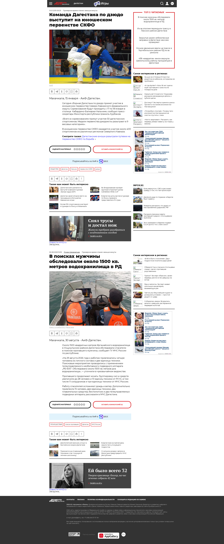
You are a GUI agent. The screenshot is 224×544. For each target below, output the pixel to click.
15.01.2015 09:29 (55, 11)
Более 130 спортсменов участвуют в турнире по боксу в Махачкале (74, 205)
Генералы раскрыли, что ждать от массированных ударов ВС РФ (157, 206)
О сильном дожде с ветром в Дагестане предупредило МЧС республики (114, 453)
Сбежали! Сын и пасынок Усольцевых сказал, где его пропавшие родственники (159, 269)
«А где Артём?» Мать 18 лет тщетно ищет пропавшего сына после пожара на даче (158, 88)
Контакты (70, 499)
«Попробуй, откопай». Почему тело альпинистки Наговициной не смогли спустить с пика (158, 113)
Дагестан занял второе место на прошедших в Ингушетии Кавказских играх (73, 198)
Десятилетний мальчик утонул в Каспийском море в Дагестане (73, 444)
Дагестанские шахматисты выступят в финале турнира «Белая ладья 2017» (71, 190)
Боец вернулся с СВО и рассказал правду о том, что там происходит (157, 189)
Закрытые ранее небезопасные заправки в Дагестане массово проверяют (154, 40)
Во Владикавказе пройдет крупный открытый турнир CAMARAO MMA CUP (112, 190)
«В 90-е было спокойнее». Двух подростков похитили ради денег (158, 260)
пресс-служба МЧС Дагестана (61, 327)
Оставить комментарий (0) (112, 149)
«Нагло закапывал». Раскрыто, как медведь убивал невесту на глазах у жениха (158, 122)
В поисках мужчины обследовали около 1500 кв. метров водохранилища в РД (154, 19)
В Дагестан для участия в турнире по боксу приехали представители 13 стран (115, 198)
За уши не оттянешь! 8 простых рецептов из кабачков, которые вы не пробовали (159, 79)
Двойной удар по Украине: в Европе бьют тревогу (158, 198)
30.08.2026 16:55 (55, 252)
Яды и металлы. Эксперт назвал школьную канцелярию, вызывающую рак (157, 286)
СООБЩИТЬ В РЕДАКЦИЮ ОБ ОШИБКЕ (131, 499)
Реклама (81, 499)
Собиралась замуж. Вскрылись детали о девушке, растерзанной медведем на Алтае (157, 303)
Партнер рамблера (89, 534)
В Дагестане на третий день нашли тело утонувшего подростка (112, 445)
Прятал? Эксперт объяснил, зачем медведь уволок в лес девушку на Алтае (158, 278)
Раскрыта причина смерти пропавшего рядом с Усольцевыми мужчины (158, 216)
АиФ (51, 85)
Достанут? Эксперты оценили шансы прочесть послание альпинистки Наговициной (159, 105)
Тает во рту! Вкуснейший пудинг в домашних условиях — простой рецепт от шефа (158, 295)
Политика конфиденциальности (101, 499)
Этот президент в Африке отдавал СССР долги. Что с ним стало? (157, 223)
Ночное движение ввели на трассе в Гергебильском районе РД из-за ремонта (154, 50)
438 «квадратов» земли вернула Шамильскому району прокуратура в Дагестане (154, 61)
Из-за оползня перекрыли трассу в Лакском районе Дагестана (154, 30)
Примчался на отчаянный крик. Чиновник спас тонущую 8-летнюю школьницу (73, 453)
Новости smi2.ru (57, 242)
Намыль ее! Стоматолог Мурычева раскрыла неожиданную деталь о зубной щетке (158, 96)
